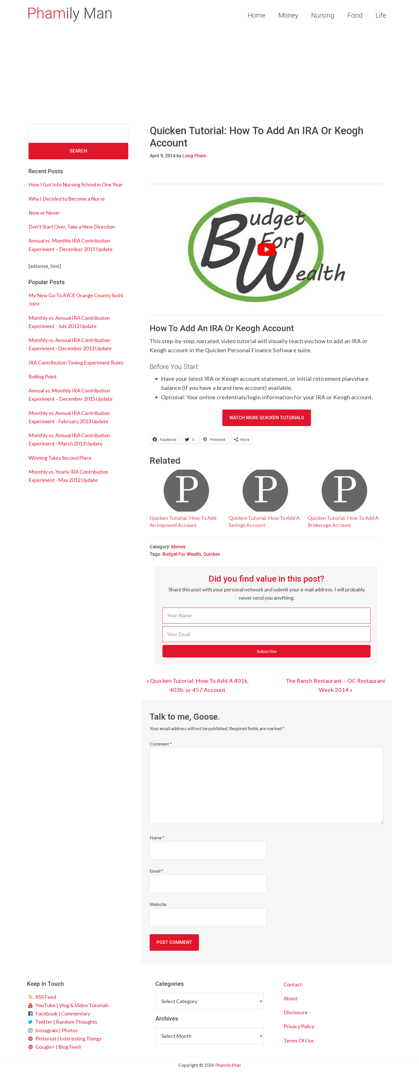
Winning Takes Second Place (60, 458)
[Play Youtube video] (266, 249)
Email (156, 871)
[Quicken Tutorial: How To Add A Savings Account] (265, 491)
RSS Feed (45, 997)
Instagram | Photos (56, 1030)
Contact (293, 984)
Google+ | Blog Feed (57, 1047)
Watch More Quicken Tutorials (266, 417)
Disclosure (296, 1012)
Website (158, 904)
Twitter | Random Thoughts (65, 1022)
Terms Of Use (299, 1040)
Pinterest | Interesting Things (67, 1038)
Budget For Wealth (181, 554)
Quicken (211, 554)
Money (178, 546)
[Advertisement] (209, 73)
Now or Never (44, 212)
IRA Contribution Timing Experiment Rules (76, 362)
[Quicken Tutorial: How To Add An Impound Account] (186, 491)
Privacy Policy (299, 1026)
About (291, 998)
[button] (266, 651)
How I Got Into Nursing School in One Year (76, 184)
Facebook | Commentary (62, 1013)
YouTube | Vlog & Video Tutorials (71, 1005)
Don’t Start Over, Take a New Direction (72, 226)
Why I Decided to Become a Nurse (67, 199)
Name (157, 837)
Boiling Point (43, 376)
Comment (161, 743)
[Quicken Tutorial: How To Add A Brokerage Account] (344, 491)
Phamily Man (70, 14)
